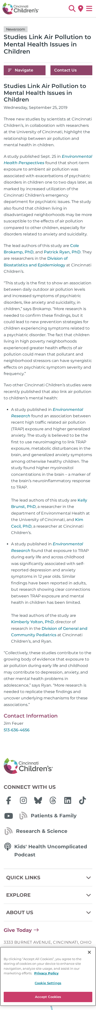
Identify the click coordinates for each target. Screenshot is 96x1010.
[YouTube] (9, 815)
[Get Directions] (80, 8)
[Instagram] (23, 800)
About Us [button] (19, 912)
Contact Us (65, 70)
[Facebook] (9, 800)
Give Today (18, 930)
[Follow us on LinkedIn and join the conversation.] (68, 800)
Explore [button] (18, 895)
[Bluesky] (38, 800)
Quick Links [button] (23, 877)
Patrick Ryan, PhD (62, 252)
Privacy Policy (46, 973)
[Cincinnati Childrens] (48, 766)
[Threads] (53, 800)
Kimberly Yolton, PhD (32, 622)
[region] (48, 976)
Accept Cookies (48, 997)
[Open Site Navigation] (89, 8)
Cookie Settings (48, 983)
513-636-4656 (17, 730)
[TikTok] (82, 800)
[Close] (89, 952)
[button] (72, 8)
